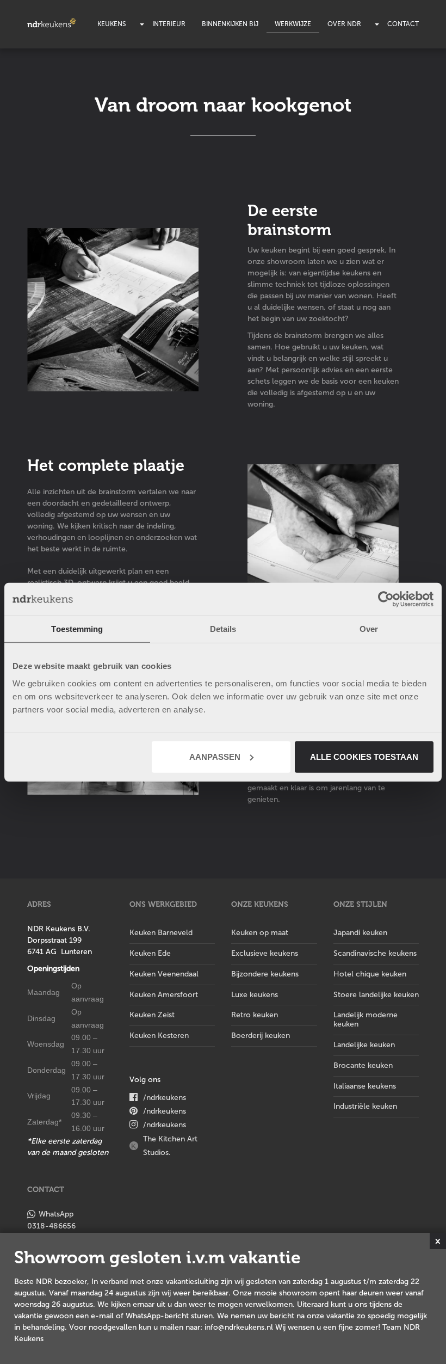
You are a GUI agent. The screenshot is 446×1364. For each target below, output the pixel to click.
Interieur (168, 24)
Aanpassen (214, 756)
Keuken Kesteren (159, 1035)
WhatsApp (56, 1214)
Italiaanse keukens (364, 1086)
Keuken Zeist (152, 1014)
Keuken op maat (259, 932)
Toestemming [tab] (77, 629)
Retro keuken (254, 1014)
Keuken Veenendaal (164, 974)
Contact (403, 24)
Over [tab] (369, 629)
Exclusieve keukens (264, 953)
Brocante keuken (363, 1065)
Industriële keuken (365, 1106)
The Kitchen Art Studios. (170, 1145)
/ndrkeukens (164, 1097)
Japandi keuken (360, 932)
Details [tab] (223, 629)
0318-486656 (51, 1226)
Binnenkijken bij (230, 24)
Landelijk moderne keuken (365, 1019)
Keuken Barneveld (161, 932)
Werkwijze (293, 24)
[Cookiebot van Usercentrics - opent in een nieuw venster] (385, 599)
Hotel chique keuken (369, 974)
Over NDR (344, 24)
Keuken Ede (150, 953)
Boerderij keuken (260, 1035)
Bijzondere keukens (265, 974)
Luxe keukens (254, 994)
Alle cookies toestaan (364, 756)
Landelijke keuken (364, 1044)
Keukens (111, 24)
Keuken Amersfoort (163, 994)
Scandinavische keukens (375, 953)
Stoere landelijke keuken (376, 994)
